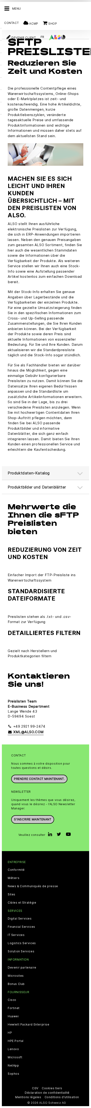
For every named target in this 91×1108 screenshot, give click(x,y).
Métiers (13, 878)
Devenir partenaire (22, 967)
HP (10, 1032)
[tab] (45, 487)
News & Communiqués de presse (33, 886)
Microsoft (15, 1057)
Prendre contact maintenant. (39, 779)
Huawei (13, 1016)
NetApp (13, 1065)
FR (42, 37)
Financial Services (21, 926)
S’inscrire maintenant (32, 819)
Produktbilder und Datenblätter (37, 487)
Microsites (16, 975)
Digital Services (20, 918)
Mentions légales (28, 1097)
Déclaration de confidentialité (47, 1092)
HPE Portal (16, 1041)
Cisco (12, 1000)
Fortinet (14, 1008)
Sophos (13, 1073)
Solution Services (21, 951)
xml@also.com (28, 732)
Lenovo (13, 1049)
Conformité (16, 869)
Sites (11, 894)
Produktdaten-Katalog (29, 473)
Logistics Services (22, 943)
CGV (35, 1088)
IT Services (16, 935)
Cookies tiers (52, 1088)
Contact (11, 23)
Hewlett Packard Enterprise (28, 1024)
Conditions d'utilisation (62, 1097)
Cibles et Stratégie (22, 902)
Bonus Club (16, 984)
